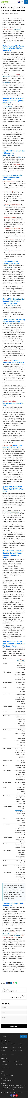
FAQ (20, 1047)
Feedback (13, 1050)
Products (13, 1044)
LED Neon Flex (6, 1068)
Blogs (12, 1054)
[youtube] (16, 1095)
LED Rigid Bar (18, 1064)
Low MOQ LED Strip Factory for (18, 997)
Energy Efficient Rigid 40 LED (9, 991)
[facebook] (11, 1095)
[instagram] (14, 1095)
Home (2, 4)
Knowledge (5, 1047)
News (20, 1044)
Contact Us (13, 1047)
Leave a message (14, 1026)
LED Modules (9, 320)
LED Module (11, 325)
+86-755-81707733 (8, 1075)
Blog (3, 1050)
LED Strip (4, 1064)
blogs (5, 4)
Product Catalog (6, 1061)
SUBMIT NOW (23, 1036)
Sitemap (4, 1054)
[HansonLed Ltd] (5, 2)
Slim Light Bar (16, 29)
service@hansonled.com (9, 1080)
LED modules (8, 323)
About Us (4, 1044)
